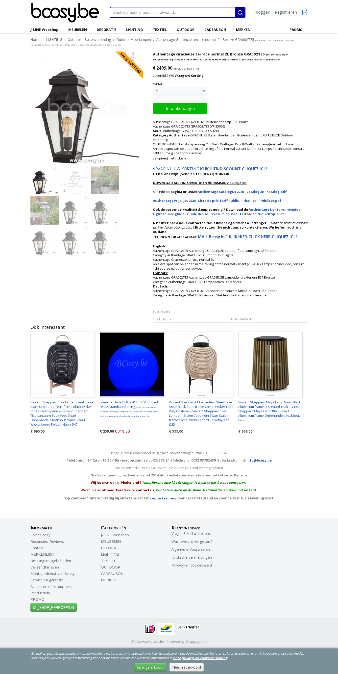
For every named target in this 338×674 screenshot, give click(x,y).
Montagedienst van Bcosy (52, 573)
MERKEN (243, 29)
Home (35, 39)
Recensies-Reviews (47, 541)
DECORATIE (106, 29)
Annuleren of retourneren (51, 586)
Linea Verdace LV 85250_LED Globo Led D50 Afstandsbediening (129, 408)
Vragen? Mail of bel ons (191, 533)
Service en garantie (46, 579)
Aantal (158, 83)
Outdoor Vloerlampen (133, 39)
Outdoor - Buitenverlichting (89, 39)
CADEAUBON (215, 29)
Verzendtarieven (44, 567)
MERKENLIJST (42, 554)
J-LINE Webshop (44, 29)
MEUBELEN (77, 29)
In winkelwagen (180, 108)
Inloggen (261, 12)
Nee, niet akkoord (186, 667)
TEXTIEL (160, 29)
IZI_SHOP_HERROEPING (53, 607)
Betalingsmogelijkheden (50, 560)
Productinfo (40, 592)
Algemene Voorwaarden (192, 549)
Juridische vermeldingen (191, 557)
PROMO (296, 29)
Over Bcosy (40, 534)
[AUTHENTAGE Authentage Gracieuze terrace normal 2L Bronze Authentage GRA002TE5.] (86, 108)
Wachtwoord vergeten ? (192, 541)
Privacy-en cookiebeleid (191, 565)
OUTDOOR (185, 29)
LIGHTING (134, 29)
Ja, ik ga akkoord (150, 667)
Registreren (286, 12)
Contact (37, 547)
